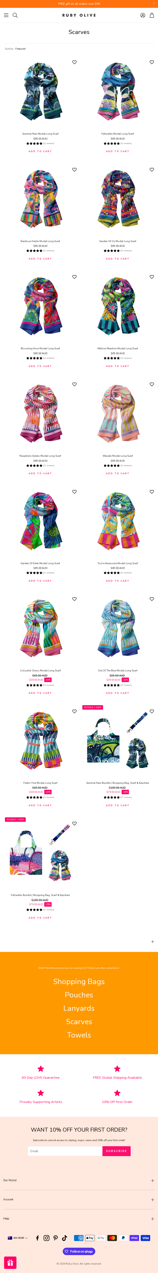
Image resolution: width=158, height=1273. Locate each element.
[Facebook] (37, 1238)
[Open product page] (40, 91)
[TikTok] (64, 1238)
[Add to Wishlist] (75, 62)
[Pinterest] (55, 1238)
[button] (6, 15)
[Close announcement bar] (154, 3)
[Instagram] (46, 1238)
